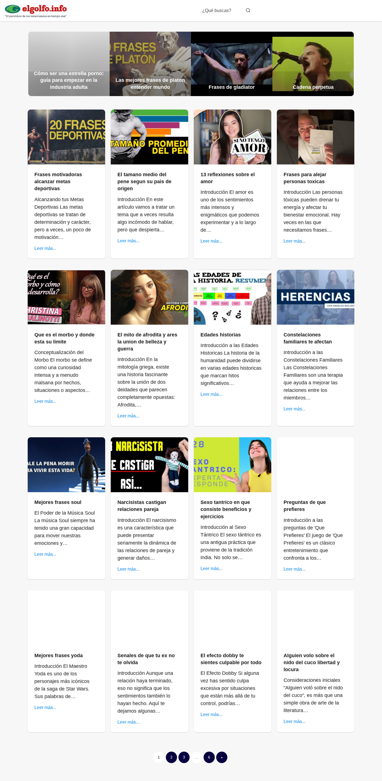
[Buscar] (248, 10)
